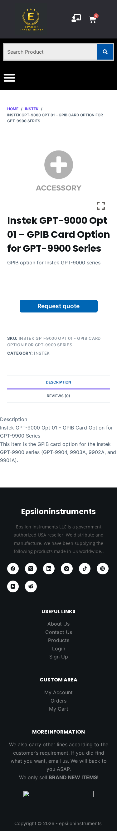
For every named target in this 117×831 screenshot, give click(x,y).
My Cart (58, 709)
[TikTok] (85, 569)
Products (58, 640)
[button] (9, 77)
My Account (58, 692)
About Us (58, 624)
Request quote (58, 306)
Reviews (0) (58, 395)
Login (58, 648)
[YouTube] (13, 586)
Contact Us (58, 632)
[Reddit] (31, 586)
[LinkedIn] (49, 569)
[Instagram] (67, 569)
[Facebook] (13, 569)
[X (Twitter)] (31, 569)
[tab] (58, 382)
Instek (42, 353)
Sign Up (58, 657)
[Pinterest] (103, 569)
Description (58, 382)
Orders (58, 701)
